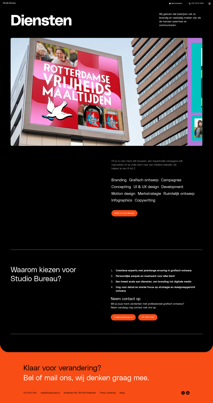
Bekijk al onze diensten (124, 213)
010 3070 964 (147, 317)
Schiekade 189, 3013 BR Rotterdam (80, 393)
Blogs (122, 393)
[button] (209, 3)
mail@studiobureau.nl (123, 317)
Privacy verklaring (108, 393)
